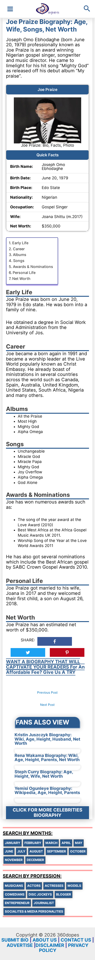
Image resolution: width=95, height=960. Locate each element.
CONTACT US (76, 940)
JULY (21, 851)
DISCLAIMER (50, 945)
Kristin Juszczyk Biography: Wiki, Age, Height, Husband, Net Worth (47, 739)
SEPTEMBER (56, 851)
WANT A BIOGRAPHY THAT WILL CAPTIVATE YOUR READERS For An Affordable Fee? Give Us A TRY (45, 667)
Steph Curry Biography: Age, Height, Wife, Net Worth (44, 774)
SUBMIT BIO (15, 940)
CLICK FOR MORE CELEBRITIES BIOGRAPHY (47, 812)
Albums (19, 254)
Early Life (20, 243)
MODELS (74, 885)
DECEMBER (35, 860)
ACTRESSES (54, 885)
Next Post (47, 705)
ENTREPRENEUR (17, 903)
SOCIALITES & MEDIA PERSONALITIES (34, 911)
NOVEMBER (14, 860)
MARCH (51, 843)
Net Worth (21, 278)
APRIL (66, 843)
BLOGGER (63, 894)
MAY (78, 843)
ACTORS (34, 885)
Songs (18, 260)
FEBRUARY (32, 843)
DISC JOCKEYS (40, 894)
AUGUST (36, 851)
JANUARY (12, 843)
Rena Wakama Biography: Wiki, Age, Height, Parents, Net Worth (47, 757)
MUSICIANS (14, 885)
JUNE (9, 851)
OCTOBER (78, 851)
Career (19, 249)
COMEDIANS (14, 894)
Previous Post (47, 692)
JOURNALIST (44, 903)
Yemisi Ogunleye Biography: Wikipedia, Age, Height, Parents (47, 790)
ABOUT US (45, 940)
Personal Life (24, 272)
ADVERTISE (20, 945)
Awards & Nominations (33, 266)
